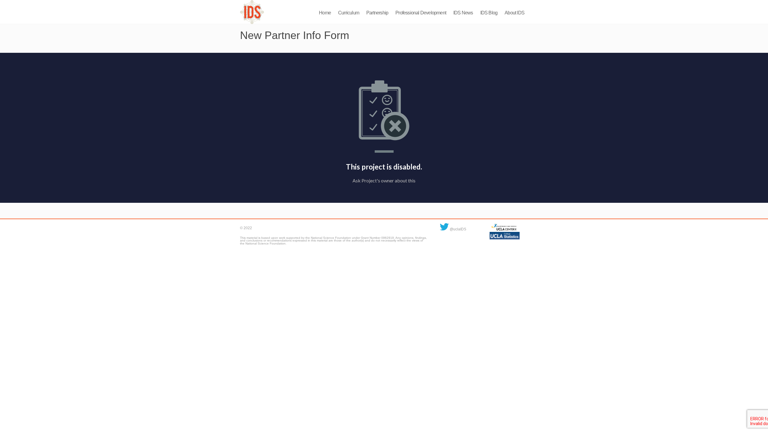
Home (325, 12)
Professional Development (420, 12)
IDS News (463, 12)
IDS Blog (489, 12)
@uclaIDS (457, 229)
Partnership (377, 12)
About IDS (514, 12)
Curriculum (348, 12)
